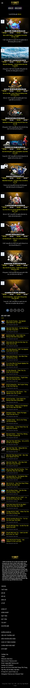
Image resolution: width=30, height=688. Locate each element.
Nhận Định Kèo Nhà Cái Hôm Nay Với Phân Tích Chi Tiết (15, 123)
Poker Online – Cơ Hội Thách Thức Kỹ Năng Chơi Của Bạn (17, 427)
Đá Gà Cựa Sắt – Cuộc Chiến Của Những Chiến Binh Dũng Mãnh (15, 94)
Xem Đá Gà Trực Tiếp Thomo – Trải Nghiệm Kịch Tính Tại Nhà (16, 392)
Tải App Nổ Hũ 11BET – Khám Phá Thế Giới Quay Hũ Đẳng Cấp (17, 512)
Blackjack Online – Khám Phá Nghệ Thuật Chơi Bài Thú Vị (16, 413)
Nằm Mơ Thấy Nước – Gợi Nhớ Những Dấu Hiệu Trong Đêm (15, 65)
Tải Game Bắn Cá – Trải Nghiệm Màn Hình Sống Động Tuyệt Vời (16, 477)
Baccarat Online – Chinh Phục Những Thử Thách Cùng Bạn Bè (16, 434)
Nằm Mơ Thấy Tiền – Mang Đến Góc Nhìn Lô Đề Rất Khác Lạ (16, 448)
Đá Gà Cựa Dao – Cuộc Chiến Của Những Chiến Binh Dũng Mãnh (16, 399)
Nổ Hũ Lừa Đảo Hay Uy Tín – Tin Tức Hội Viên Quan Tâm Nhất (17, 519)
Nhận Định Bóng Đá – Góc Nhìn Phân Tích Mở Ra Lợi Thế (15, 181)
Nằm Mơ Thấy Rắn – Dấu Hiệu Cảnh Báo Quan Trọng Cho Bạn (16, 463)
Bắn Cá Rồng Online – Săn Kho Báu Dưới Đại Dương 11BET (16, 491)
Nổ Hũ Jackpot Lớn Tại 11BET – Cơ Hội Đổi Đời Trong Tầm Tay (16, 498)
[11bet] (15, 3)
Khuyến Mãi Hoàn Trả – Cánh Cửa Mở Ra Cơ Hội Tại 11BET (17, 533)
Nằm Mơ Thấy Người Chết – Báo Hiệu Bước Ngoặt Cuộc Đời (17, 455)
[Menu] (2, 3)
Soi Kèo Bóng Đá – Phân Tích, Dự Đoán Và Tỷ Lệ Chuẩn (15, 239)
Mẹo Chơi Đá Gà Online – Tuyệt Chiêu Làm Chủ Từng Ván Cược (15, 268)
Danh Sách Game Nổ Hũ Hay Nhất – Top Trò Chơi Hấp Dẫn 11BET (16, 505)
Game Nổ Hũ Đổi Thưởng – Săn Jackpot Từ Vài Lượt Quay (15, 540)
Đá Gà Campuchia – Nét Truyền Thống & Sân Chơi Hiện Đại (15, 297)
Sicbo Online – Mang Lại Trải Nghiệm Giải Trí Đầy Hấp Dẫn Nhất (17, 406)
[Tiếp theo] (22, 310)
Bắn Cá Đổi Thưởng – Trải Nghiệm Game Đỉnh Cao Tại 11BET (15, 36)
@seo (19, 14)
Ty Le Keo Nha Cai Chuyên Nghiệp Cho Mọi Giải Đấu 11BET (15, 210)
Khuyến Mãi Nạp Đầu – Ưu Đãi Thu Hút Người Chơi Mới (17, 526)
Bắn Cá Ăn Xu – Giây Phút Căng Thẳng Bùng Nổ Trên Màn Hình (17, 484)
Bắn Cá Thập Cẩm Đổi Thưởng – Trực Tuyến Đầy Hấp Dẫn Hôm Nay (17, 470)
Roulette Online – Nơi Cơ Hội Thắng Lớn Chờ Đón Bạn (16, 420)
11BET (4, 561)
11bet (3, 656)
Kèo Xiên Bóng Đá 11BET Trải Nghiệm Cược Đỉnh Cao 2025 (15, 152)
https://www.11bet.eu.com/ (9, 661)
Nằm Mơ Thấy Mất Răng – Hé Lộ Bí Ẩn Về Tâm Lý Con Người (17, 441)
